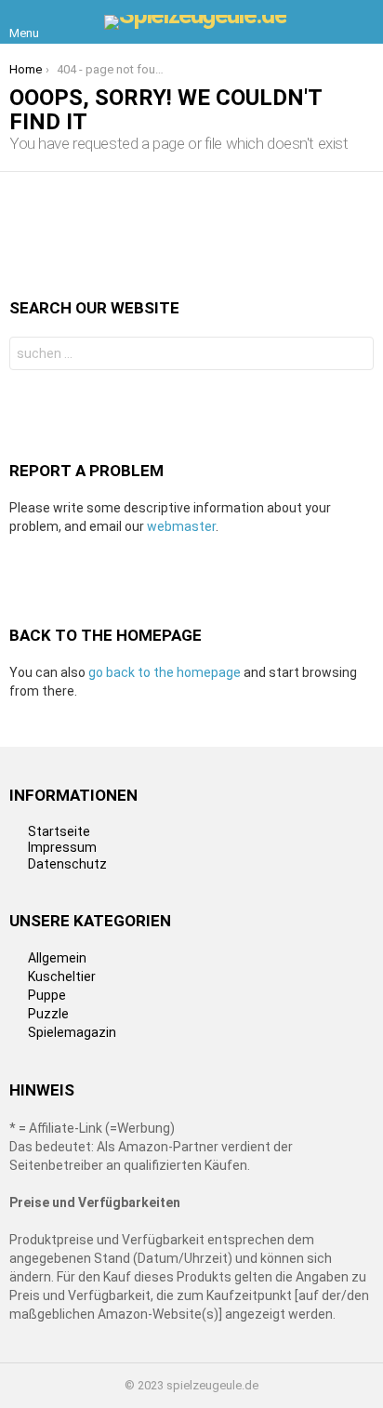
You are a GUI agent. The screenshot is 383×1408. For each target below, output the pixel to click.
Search (355, 356)
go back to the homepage (164, 672)
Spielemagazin (72, 1032)
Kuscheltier (62, 976)
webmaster (181, 526)
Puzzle (48, 1013)
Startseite (59, 831)
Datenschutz (67, 864)
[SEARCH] (362, 22)
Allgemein (57, 957)
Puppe (47, 995)
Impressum (62, 847)
